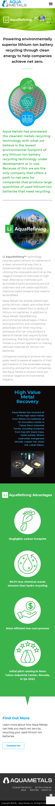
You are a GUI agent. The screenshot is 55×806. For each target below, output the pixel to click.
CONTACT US (46, 790)
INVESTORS (34, 790)
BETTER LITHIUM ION (43, 787)
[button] (51, 4)
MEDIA (23, 790)
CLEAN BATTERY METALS (21, 787)
